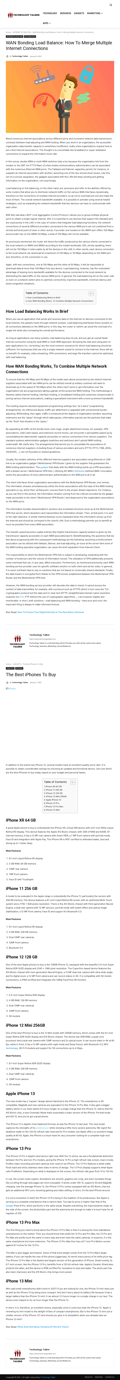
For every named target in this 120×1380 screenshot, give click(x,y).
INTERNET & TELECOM (22, 32)
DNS (21, 596)
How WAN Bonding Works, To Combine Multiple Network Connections (60, 301)
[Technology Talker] (8, 56)
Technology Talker (20, 56)
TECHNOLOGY (30, 36)
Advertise (99, 1377)
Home (8, 32)
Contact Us (109, 1377)
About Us (88, 1377)
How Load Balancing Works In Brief (43, 297)
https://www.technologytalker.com (42, 639)
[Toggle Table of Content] (89, 293)
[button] (110, 4)
